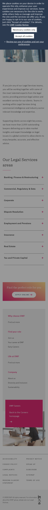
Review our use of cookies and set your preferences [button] (25, 43)
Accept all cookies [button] (24, 36)
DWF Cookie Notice (19, 24)
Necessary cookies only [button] (24, 29)
